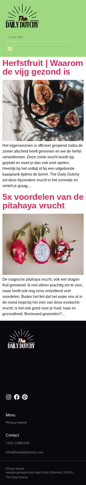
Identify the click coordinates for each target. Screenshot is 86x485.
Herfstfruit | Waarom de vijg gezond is (42, 67)
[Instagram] (8, 397)
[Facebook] (17, 397)
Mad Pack (41, 472)
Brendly (56, 472)
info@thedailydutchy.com (24, 452)
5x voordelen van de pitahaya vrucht (42, 201)
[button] (10, 48)
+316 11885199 (17, 443)
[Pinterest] (25, 397)
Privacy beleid (16, 422)
